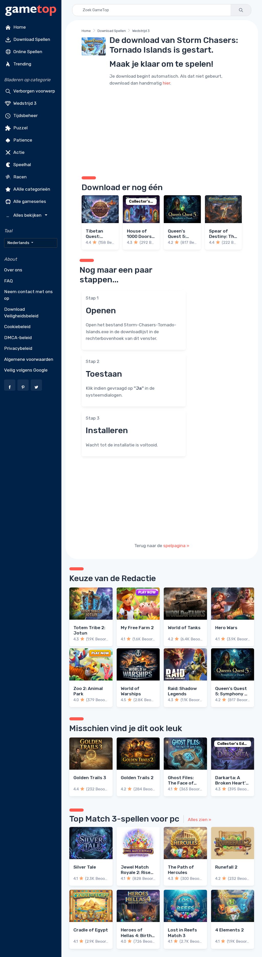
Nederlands (18, 242)
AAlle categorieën (31, 189)
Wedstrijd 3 (24, 103)
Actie (18, 152)
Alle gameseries (29, 201)
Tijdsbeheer (25, 115)
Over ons (13, 269)
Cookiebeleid (17, 326)
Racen (19, 176)
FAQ (8, 280)
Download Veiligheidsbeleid (21, 312)
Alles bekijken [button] (24, 215)
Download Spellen (31, 39)
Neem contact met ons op (28, 295)
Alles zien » (199, 819)
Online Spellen (27, 51)
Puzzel (20, 127)
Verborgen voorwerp (33, 91)
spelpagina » (176, 545)
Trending (21, 63)
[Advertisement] (162, 130)
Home (19, 27)
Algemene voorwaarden (28, 359)
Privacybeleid (18, 348)
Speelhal (21, 164)
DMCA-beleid (18, 337)
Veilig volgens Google (26, 370)
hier (166, 83)
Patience (22, 140)
